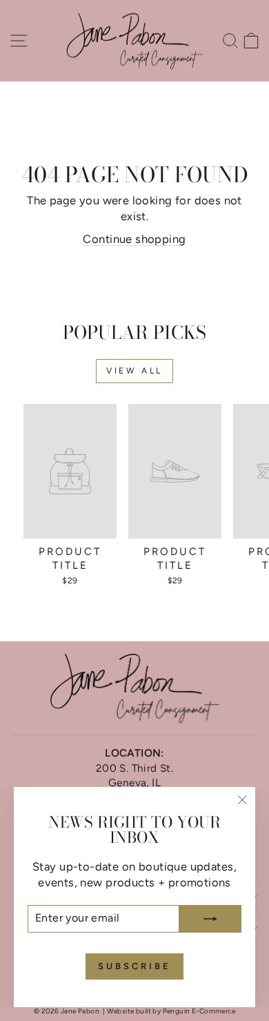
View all (134, 371)
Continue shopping (134, 239)
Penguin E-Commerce (199, 1011)
